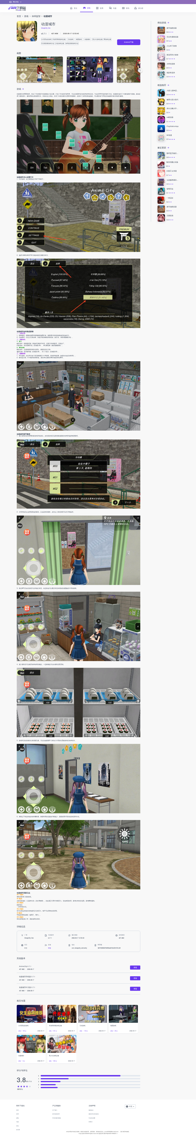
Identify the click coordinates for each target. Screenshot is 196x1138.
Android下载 (128, 42)
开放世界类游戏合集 (59, 39)
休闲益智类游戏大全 (71, 43)
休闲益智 (36, 16)
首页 (19, 16)
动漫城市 (48, 16)
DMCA (90, 1121)
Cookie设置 (92, 1118)
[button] (140, 70)
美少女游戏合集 (98, 39)
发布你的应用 (56, 1114)
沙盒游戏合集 (59, 43)
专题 (17, 1121)
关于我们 (54, 1110)
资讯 (17, 1126)
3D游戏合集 (107, 39)
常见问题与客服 (56, 1118)
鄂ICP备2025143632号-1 (111, 1133)
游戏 (26, 16)
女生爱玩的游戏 (46, 39)
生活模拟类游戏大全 (47, 43)
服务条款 (91, 1110)
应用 (17, 1114)
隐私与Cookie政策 (94, 1114)
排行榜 (18, 1129)
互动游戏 (70, 39)
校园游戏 (79, 39)
